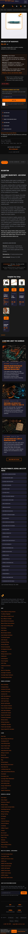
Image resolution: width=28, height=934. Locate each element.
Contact (3, 830)
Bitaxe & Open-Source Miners (7, 623)
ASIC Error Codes (5, 698)
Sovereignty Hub (5, 776)
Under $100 (19, 143)
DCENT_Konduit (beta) (6, 865)
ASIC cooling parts (6, 518)
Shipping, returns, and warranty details (12, 72)
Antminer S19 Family (5, 691)
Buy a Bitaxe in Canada (6, 618)
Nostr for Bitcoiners (5, 781)
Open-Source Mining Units (7, 625)
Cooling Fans (4, 651)
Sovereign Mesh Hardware (7, 675)
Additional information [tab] (14, 161)
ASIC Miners (4, 630)
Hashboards (3, 656)
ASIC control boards (6, 488)
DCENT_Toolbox (4, 875)
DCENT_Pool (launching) (6, 863)
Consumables (9, 9)
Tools (2, 667)
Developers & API (5, 741)
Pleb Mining (3, 628)
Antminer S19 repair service (7, 551)
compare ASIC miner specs (7, 533)
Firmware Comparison (6, 717)
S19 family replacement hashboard (8, 496)
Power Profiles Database (6, 708)
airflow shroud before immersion (8, 522)
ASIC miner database (6, 536)
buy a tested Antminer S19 (7, 544)
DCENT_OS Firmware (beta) (7, 858)
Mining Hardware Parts (6, 653)
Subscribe (24, 892)
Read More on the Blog (14, 459)
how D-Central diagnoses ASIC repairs (9, 474)
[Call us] (12, 6)
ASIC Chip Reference (5, 696)
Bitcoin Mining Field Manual (7, 738)
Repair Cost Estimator (6, 715)
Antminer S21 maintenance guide (8, 562)
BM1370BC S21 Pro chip (6, 566)
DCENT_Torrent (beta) (6, 872)
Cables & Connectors (5, 665)
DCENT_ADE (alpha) (5, 868)
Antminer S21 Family (5, 689)
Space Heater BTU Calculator (7, 729)
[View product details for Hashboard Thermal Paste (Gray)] (22, 282)
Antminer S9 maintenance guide (8, 577)
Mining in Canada (5, 752)
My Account (4, 832)
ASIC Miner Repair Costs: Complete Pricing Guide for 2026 (13, 439)
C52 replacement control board (8, 499)
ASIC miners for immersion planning (9, 514)
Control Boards (4, 658)
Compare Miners (4, 686)
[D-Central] (3, 6)
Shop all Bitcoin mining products (8, 611)
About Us (3, 818)
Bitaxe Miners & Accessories (7, 621)
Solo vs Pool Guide (5, 748)
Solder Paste (13, 143)
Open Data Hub (4, 766)
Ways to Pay (4, 837)
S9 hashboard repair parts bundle (8, 581)
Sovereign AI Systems (6, 672)
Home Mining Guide (5, 743)
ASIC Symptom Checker (6, 705)
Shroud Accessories (5, 646)
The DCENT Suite (5, 856)
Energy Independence (6, 785)
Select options (7, 290)
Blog (2, 759)
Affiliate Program (4, 828)
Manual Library (4, 719)
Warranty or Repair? (5, 802)
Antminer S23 (4, 694)
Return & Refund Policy (6, 844)
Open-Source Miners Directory (8, 771)
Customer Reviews (5, 821)
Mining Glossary (4, 762)
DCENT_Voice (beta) (5, 870)
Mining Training (4, 814)
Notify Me (14, 100)
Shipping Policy (4, 842)
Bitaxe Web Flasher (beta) (7, 877)
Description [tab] (4, 161)
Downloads (3, 773)
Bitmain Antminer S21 (6, 558)
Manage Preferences (21, 931)
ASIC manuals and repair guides (8, 481)
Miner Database (4, 684)
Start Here (3, 736)
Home (2, 9)
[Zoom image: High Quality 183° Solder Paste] (14, 21)
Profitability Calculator (6, 724)
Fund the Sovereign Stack (7, 854)
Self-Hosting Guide (5, 783)
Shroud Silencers (5, 644)
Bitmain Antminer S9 (6, 573)
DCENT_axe (3, 861)
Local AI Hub (4, 788)
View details (14, 290)
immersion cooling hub (6, 507)
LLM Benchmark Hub (5, 769)
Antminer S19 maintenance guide (8, 547)
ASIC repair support (6, 529)
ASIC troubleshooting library (8, 477)
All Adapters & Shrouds (6, 649)
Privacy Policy (4, 846)
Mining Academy (5, 757)
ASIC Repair (6, 143)
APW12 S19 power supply (6, 503)
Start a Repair (4, 799)
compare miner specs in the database (9, 525)
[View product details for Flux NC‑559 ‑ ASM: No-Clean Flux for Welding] (14, 282)
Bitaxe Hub (3, 755)
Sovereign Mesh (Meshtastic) (7, 778)
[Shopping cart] (20, 6)
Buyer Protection (4, 835)
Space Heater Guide (5, 745)
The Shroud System (5, 637)
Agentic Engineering (5, 790)
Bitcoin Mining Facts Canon (7, 764)
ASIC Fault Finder (5, 701)
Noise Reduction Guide (6, 750)
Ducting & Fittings (5, 642)
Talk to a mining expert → (14, 149)
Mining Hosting (4, 804)
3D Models (3, 816)
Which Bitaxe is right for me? (7, 616)
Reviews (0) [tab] (23, 161)
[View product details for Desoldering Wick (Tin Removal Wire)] (6, 311)
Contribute (3, 825)
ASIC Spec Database (5, 710)
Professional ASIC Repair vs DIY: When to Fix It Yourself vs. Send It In (14, 404)
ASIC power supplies (6, 492)
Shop (5, 9)
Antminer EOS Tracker (6, 712)
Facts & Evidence (5, 823)
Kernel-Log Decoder (5, 703)
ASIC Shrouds (4, 639)
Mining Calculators (5, 722)
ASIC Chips (3, 663)
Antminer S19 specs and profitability (9, 540)
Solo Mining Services (5, 809)
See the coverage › (16, 265)
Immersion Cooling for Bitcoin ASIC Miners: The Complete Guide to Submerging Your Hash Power (13, 367)
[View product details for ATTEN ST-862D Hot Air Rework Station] (6, 282)
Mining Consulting (5, 811)
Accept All (14, 931)
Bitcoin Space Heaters (6, 632)
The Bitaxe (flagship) (5, 613)
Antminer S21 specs (6, 555)
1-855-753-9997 (16, 152)
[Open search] (16, 6)
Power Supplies (4, 660)
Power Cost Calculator (6, 726)
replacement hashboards (7, 485)
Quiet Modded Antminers (6, 635)
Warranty (3, 839)
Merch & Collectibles (5, 670)
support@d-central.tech (19, 924)
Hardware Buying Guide (6, 677)
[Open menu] (24, 6)
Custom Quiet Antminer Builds (7, 806)
